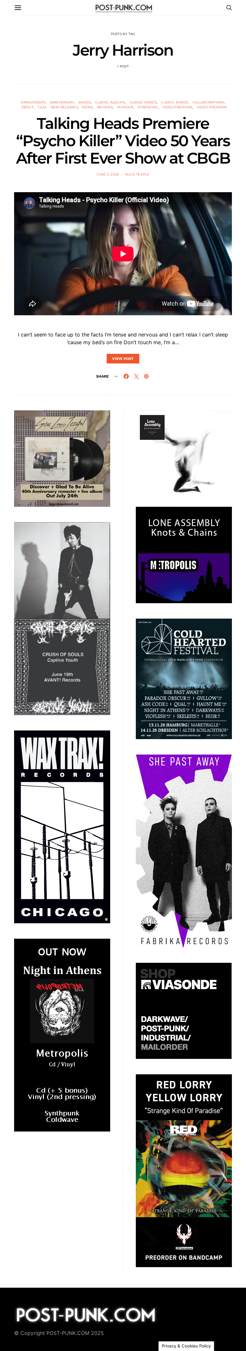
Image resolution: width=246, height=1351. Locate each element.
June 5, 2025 (107, 174)
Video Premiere (177, 107)
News (87, 107)
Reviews (105, 107)
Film (42, 107)
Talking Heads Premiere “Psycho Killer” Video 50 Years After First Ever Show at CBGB (123, 140)
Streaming (147, 107)
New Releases (64, 107)
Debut (27, 107)
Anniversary (33, 102)
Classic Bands (143, 102)
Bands (84, 102)
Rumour (125, 107)
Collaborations (208, 102)
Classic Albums (110, 102)
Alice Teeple (137, 174)
